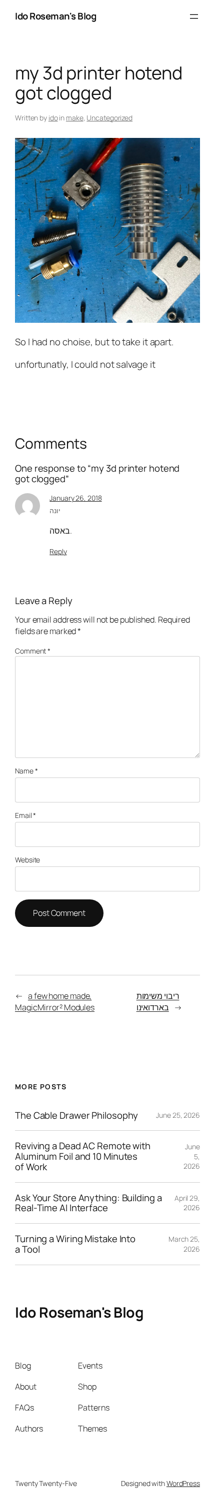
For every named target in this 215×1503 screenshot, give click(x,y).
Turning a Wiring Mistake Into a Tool (75, 1244)
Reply (58, 551)
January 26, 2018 (76, 498)
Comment (32, 651)
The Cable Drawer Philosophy (76, 1115)
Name (26, 770)
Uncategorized (109, 117)
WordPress (183, 1483)
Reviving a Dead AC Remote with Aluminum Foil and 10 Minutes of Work (82, 1156)
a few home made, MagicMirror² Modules (54, 1001)
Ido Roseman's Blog (55, 15)
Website (27, 859)
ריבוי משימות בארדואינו (158, 1001)
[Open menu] (194, 16)
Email (25, 815)
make (75, 117)
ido (53, 117)
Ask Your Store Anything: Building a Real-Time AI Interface (88, 1203)
